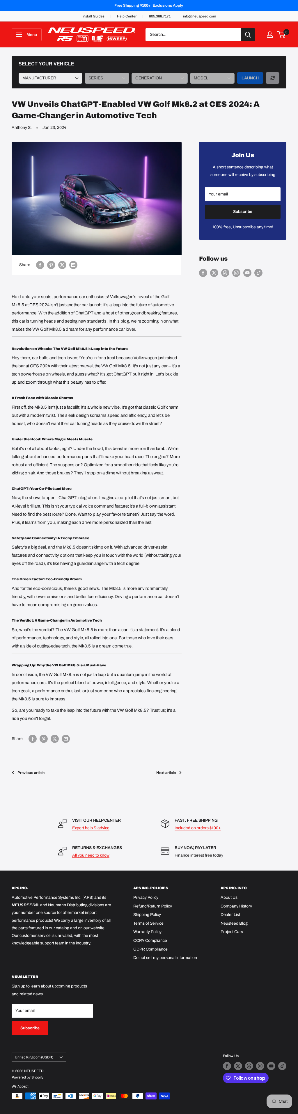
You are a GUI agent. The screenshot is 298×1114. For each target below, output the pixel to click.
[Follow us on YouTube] (247, 273)
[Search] (248, 34)
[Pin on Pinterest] (51, 265)
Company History (236, 906)
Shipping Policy (147, 914)
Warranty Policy (147, 932)
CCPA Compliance (150, 940)
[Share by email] (73, 265)
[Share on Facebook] (40, 265)
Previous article (31, 773)
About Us (229, 897)
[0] (281, 34)
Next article (166, 773)
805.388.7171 (160, 16)
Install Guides (93, 16)
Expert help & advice (90, 828)
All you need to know (90, 855)
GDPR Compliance (150, 949)
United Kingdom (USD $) (34, 1057)
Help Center (126, 16)
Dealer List (230, 914)
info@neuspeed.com (199, 16)
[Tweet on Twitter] (62, 265)
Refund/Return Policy (152, 906)
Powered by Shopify (27, 1077)
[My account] (270, 34)
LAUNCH (250, 78)
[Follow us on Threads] (225, 273)
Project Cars (232, 932)
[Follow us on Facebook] (203, 273)
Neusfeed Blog (234, 923)
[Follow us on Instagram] (236, 273)
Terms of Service (148, 923)
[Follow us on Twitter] (214, 273)
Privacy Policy (145, 897)
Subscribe (242, 211)
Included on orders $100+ (198, 828)
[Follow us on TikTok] (258, 273)
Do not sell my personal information (165, 957)
